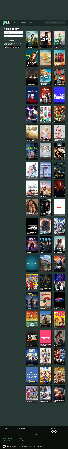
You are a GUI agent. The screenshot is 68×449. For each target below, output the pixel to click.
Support (32, 22)
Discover (15, 22)
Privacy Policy (38, 433)
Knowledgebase (6, 440)
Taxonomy (21, 440)
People (20, 438)
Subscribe (5, 434)
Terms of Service (39, 431)
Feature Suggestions (7, 438)
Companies (21, 434)
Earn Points (24, 22)
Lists (20, 436)
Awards (20, 433)
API (3, 436)
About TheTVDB (6, 431)
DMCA (36, 434)
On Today (21, 431)
